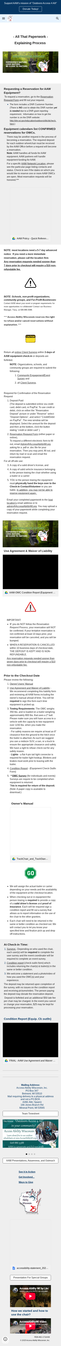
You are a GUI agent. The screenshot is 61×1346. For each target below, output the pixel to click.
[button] (3, 18)
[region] (30, 7)
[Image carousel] (30, 1137)
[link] (30, 215)
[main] (30, 40)
